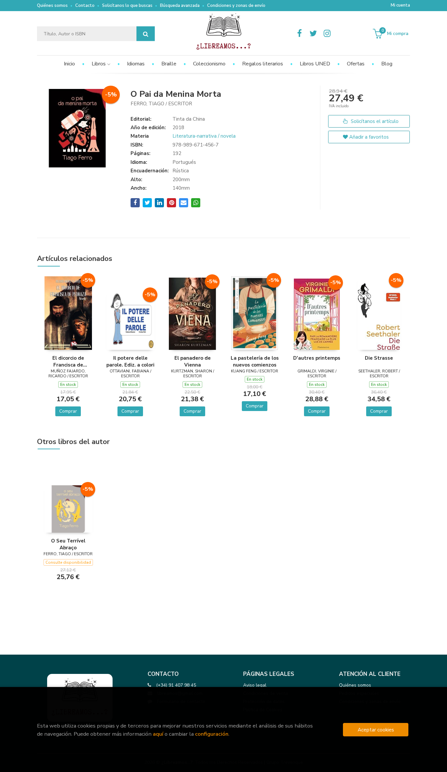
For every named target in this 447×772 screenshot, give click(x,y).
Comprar (68, 411)
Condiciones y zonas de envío (236, 6)
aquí (158, 734)
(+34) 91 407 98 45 (176, 685)
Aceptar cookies (376, 729)
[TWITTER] (313, 33)
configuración (211, 734)
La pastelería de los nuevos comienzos (255, 361)
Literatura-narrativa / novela (204, 136)
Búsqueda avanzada (180, 6)
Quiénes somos (52, 6)
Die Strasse (379, 358)
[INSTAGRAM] (326, 33)
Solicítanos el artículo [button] (374, 121)
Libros (99, 63)
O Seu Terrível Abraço (68, 544)
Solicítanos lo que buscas (127, 6)
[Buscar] (145, 33)
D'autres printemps (316, 358)
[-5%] (68, 312)
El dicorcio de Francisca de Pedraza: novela (68, 361)
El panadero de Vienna (192, 361)
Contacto (85, 6)
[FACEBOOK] (299, 33)
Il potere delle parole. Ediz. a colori (130, 361)
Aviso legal (254, 685)
